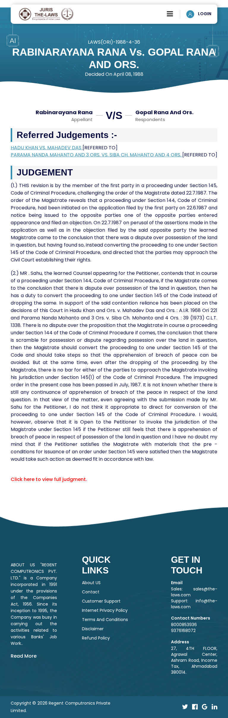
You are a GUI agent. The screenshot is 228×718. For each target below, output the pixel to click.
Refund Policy (96, 638)
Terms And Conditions (105, 619)
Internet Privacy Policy (105, 610)
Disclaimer (93, 628)
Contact (90, 592)
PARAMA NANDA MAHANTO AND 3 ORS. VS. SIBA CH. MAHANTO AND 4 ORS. (96, 154)
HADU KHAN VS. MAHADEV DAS (47, 147)
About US (91, 582)
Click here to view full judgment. (49, 479)
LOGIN (204, 14)
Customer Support (101, 601)
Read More (24, 656)
